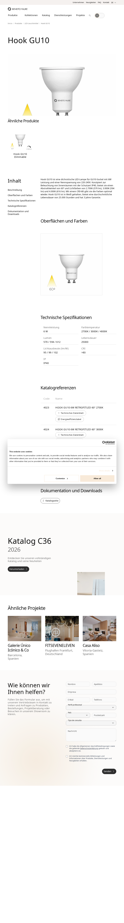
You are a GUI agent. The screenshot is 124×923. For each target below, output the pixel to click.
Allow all (97, 478)
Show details (104, 471)
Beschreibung (15, 190)
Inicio (10, 23)
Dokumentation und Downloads (18, 212)
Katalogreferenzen (17, 206)
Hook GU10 (45, 23)
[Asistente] (89, 15)
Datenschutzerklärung (89, 748)
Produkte (18, 23)
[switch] (99, 15)
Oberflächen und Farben (20, 195)
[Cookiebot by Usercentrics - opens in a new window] (104, 443)
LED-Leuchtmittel (31, 23)
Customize (60, 478)
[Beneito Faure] (17, 9)
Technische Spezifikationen (21, 200)
